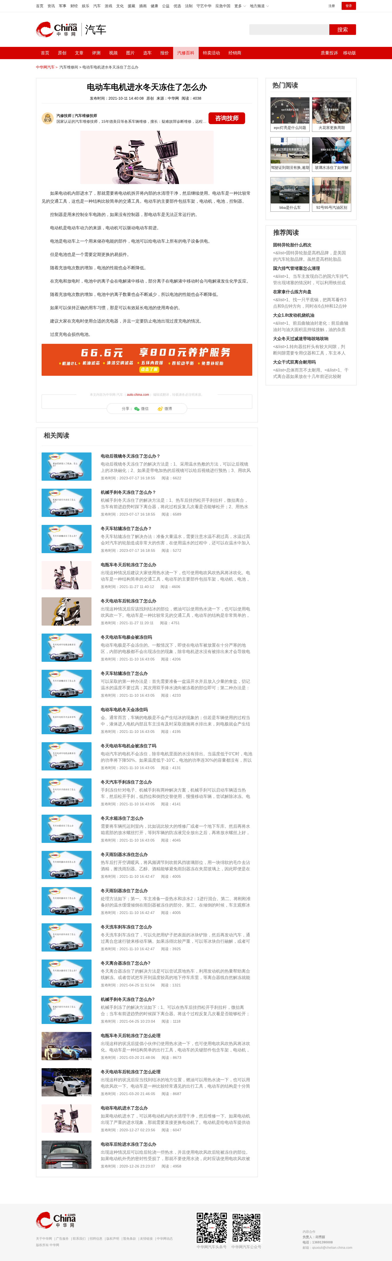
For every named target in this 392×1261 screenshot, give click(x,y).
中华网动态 (165, 1238)
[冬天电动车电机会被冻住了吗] (66, 745)
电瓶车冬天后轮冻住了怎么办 (128, 564)
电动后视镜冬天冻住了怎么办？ (131, 456)
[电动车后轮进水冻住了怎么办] (66, 1143)
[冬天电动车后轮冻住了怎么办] (66, 600)
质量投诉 (329, 53)
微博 (168, 408)
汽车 (97, 6)
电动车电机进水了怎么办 (124, 1108)
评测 (96, 53)
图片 (130, 53)
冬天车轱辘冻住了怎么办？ (126, 528)
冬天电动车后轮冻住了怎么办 (128, 601)
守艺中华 (204, 6)
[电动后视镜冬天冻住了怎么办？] (66, 455)
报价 (164, 53)
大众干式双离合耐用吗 (294, 362)
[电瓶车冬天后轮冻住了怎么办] (66, 564)
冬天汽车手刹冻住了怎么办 (126, 782)
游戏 (108, 6)
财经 (74, 6)
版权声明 (112, 1238)
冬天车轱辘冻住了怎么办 (124, 673)
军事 (62, 6)
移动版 (349, 53)
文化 (120, 6)
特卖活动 (211, 53)
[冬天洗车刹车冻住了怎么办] (66, 926)
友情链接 (146, 1238)
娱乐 (85, 6)
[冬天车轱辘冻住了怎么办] (66, 672)
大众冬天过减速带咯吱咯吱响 (301, 338)
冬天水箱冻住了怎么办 (122, 818)
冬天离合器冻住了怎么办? (125, 963)
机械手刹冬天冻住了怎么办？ (128, 492)
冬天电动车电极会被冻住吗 (126, 637)
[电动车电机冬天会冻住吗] (66, 709)
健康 (154, 6)
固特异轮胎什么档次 (292, 245)
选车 (147, 53)
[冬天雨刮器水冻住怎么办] (66, 853)
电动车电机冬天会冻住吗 (124, 709)
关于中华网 (44, 1238)
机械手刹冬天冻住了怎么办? (128, 999)
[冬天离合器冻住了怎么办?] (66, 962)
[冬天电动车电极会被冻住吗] (66, 636)
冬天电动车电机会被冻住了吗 (128, 746)
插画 (143, 6)
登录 (349, 6)
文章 (79, 53)
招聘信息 (96, 1238)
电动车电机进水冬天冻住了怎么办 (110, 67)
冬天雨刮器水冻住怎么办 (124, 854)
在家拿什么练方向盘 (292, 291)
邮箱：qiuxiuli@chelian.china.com (327, 1248)
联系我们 (79, 1238)
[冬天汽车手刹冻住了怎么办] (66, 781)
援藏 (131, 6)
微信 (145, 408)
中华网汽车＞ (47, 67)
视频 (113, 53)
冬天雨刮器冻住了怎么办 (124, 890)
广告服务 (62, 1238)
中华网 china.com (58, 30)
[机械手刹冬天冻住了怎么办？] (66, 491)
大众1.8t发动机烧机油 (293, 315)
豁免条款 (129, 1238)
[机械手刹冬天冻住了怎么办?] (66, 998)
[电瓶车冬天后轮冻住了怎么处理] (66, 1035)
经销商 (235, 53)
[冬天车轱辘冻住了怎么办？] (66, 527)
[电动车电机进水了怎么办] (66, 1107)
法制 (189, 6)
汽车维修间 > (70, 67)
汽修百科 (185, 53)
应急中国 (222, 6)
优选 (177, 6)
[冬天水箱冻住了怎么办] (66, 817)
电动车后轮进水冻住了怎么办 (128, 1144)
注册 (332, 6)
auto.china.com (138, 395)
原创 (62, 53)
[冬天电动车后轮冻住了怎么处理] (66, 1071)
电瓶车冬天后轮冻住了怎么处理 (131, 1035)
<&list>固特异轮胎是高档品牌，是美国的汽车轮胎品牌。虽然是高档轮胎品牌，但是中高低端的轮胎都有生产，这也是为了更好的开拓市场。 (309, 257)
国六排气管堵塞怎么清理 (296, 268)
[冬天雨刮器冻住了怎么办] (66, 890)
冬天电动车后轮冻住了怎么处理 (131, 1072)
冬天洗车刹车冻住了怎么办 (126, 927)
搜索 (342, 29)
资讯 (51, 6)
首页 (39, 6)
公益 (166, 6)
